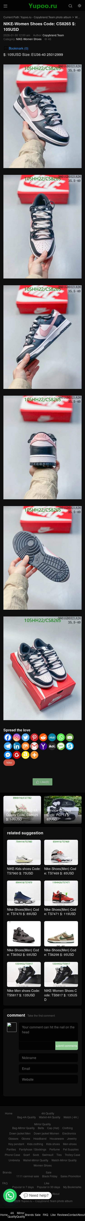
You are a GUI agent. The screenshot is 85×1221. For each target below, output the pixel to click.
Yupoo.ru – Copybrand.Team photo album (47, 1201)
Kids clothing (35, 1144)
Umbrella (14, 1160)
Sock (36, 1155)
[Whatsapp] (61, 737)
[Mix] (25, 746)
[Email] (70, 737)
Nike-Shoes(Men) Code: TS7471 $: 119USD (60, 911)
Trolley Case (72, 1155)
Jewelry (72, 1138)
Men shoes (70, 1144)
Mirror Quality (42, 1124)
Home (8, 1113)
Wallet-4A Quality (49, 1117)
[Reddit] (43, 737)
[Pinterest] (34, 737)
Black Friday (49, 1176)
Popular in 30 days (48, 1187)
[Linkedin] (17, 746)
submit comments (66, 1046)
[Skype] (70, 746)
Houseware (57, 1138)
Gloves (26, 1138)
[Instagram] (17, 737)
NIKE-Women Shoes (28, 39)
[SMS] (61, 746)
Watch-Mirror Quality (64, 1160)
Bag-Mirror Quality (23, 1128)
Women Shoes (43, 1165)
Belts (41, 1128)
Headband (39, 1138)
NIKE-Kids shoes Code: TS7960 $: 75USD (24, 870)
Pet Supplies (71, 1149)
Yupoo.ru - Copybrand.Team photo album (45, 17)
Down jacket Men (20, 1133)
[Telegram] (8, 746)
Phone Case (12, 1155)
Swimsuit (47, 1155)
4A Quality (47, 1113)
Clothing (67, 1128)
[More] (34, 755)
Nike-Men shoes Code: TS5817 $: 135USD (23, 992)
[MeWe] (52, 737)
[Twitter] (25, 737)
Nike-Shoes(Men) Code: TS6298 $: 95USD (60, 952)
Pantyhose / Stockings (32, 1149)
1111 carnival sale (27, 1176)
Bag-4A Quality (26, 1117)
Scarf (26, 1155)
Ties (59, 1155)
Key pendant (16, 1144)
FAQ (4, 1183)
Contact (44, 1194)
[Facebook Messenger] (8, 755)
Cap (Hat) (53, 1128)
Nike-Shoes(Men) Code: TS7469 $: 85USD (60, 870)
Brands (7, 1172)
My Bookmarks (72, 1187)
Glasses (13, 1138)
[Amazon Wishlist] (25, 755)
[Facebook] (8, 737)
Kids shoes (53, 1144)
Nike (9, 762)
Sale (48, 1172)
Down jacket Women (46, 1133)
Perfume (54, 1149)
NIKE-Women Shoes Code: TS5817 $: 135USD (60, 995)
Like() (42, 782)
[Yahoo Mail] (43, 746)
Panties (11, 1149)
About (55, 1194)
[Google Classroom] (17, 755)
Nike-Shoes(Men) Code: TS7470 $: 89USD (23, 911)
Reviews (31, 1194)
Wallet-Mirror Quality (35, 1160)
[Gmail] (34, 746)
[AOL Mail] (52, 746)
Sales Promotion (71, 1176)
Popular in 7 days (23, 1187)
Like (46, 1183)
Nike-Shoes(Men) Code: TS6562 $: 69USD (23, 952)
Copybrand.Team (53, 35)
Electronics (69, 1133)
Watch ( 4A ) (70, 1117)
